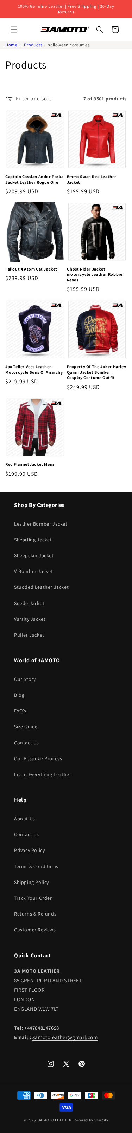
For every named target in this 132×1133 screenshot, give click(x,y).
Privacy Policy (29, 850)
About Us (24, 818)
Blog (19, 695)
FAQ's (20, 711)
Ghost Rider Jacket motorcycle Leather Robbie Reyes (94, 274)
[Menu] (14, 29)
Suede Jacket (29, 603)
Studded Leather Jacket (41, 587)
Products (33, 45)
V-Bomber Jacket (33, 571)
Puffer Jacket (29, 635)
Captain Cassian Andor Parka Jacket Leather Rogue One (34, 179)
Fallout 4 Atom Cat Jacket (31, 269)
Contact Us (26, 743)
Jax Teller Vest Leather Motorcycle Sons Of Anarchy (34, 369)
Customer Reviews (35, 929)
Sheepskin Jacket (34, 555)
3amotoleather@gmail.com (65, 1037)
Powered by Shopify (90, 1120)
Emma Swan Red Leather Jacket (92, 179)
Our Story (25, 679)
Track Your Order (33, 898)
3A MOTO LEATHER (54, 1120)
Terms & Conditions (36, 866)
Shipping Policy (31, 882)
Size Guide (26, 726)
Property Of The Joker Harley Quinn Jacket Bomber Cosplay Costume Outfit (96, 372)
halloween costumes (68, 45)
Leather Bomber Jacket (41, 524)
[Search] (99, 29)
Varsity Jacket (29, 619)
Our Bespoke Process (38, 758)
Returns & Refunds (35, 914)
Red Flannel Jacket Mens (30, 464)
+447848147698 (41, 1027)
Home (11, 45)
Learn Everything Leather (42, 774)
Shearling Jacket (33, 539)
